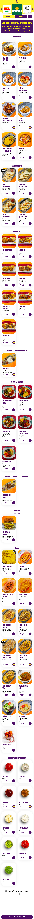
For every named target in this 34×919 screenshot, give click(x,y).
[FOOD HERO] (17, 1)
